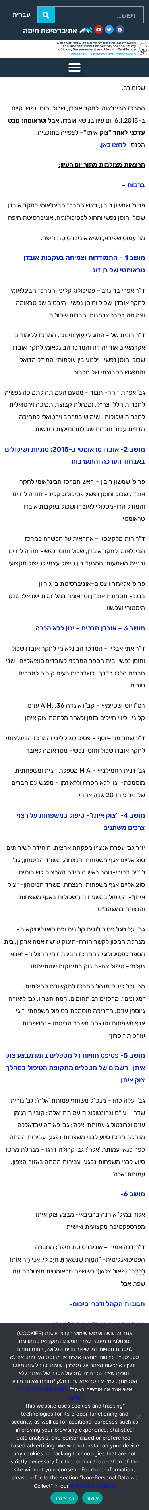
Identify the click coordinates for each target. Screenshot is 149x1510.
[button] (75, 68)
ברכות (136, 185)
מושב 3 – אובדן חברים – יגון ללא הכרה (90, 628)
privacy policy (93, 1485)
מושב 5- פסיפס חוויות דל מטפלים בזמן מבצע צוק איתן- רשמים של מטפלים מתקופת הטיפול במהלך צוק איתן (75, 1067)
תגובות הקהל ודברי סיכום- (107, 1304)
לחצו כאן (113, 145)
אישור (92, 1498)
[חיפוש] (46, 15)
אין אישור (64, 1498)
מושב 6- (132, 1194)
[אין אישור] (139, 1417)
